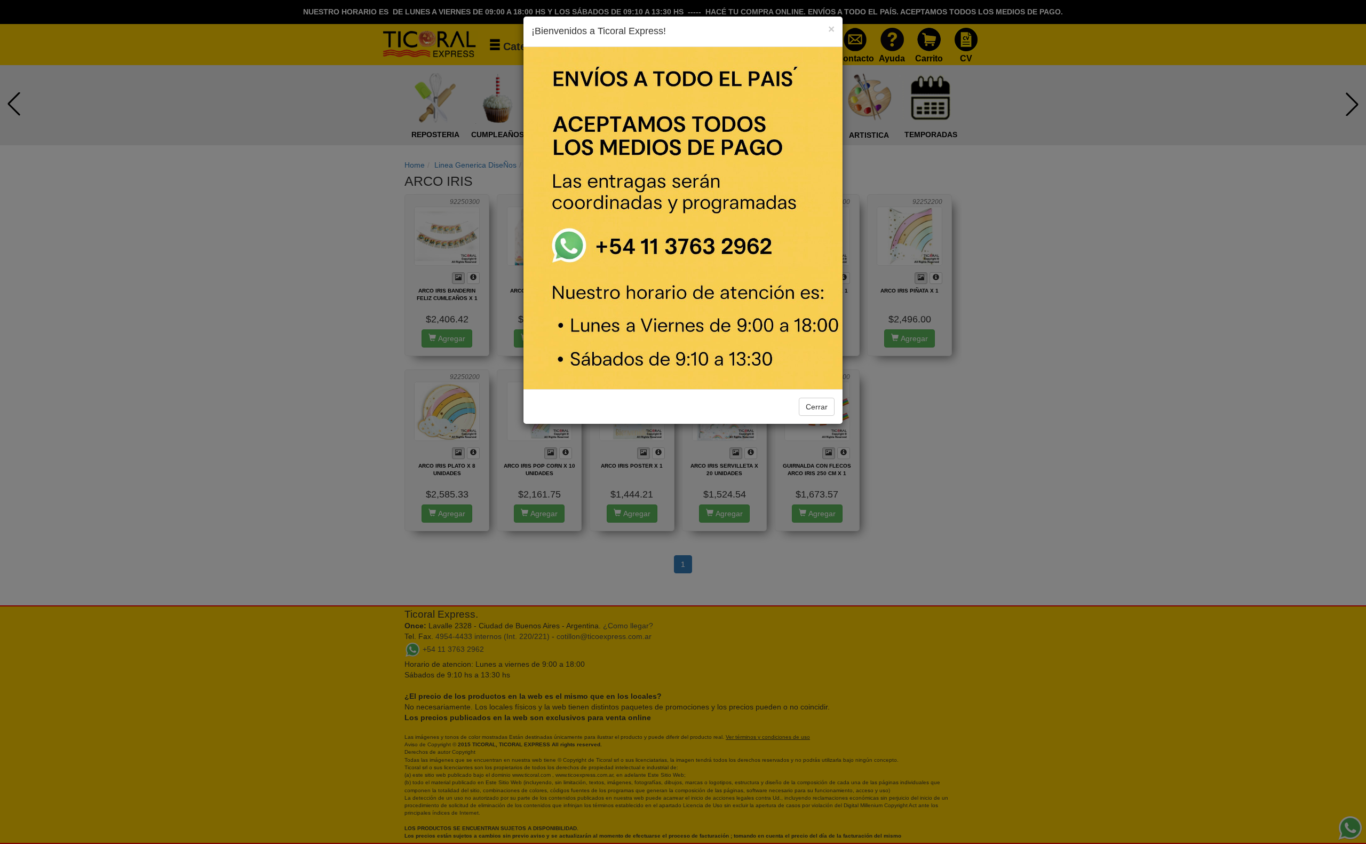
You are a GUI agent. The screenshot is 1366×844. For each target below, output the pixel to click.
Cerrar (817, 407)
